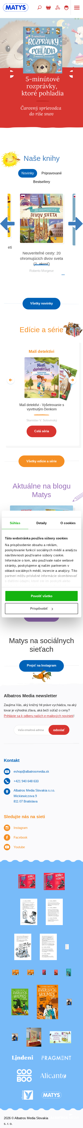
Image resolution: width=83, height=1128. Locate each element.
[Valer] (34, 1037)
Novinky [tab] (27, 173)
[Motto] (27, 881)
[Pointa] (15, 1037)
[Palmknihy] (69, 1002)
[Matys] (51, 1095)
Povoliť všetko (41, 596)
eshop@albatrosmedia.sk (31, 771)
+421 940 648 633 (26, 781)
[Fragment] (56, 1058)
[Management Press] (48, 946)
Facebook (20, 837)
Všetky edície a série (41, 461)
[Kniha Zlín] (67, 946)
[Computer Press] (23, 946)
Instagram (21, 828)
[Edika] (68, 972)
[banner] (15, 7)
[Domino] (54, 911)
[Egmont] (56, 972)
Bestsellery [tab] (41, 182)
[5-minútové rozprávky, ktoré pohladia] (41, 81)
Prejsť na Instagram (41, 665)
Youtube (19, 847)
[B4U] (44, 972)
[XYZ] (54, 881)
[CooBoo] (24, 1075)
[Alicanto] (53, 1075)
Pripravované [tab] (52, 173)
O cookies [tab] (68, 523)
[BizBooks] (30, 972)
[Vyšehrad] (15, 972)
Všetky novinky (41, 303)
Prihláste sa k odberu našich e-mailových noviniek (38, 716)
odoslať (59, 730)
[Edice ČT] (20, 1002)
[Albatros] (27, 1095)
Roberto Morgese (41, 270)
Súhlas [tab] (15, 523)
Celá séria (41, 431)
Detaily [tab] (41, 523)
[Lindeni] (22, 1058)
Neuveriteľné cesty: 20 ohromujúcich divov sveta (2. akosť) (41, 258)
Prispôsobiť (39, 608)
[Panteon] (47, 1002)
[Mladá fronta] (60, 1037)
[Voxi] (29, 911)
